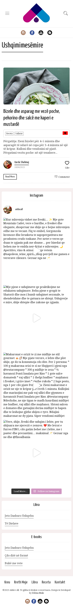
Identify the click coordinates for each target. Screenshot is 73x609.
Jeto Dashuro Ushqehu (19, 515)
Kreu (7, 582)
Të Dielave (11, 523)
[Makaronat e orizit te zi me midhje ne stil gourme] (36, 385)
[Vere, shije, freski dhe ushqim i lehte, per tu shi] (36, 453)
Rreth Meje (21, 582)
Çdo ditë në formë (16, 555)
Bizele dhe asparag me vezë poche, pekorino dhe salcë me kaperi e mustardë (31, 118)
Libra (35, 582)
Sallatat (19, 133)
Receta (9, 133)
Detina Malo (38, 593)
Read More (10, 176)
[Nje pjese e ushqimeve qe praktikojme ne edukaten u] (36, 318)
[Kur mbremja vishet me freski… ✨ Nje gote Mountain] (36, 251)
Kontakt (60, 582)
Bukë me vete (14, 563)
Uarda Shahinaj (21, 162)
